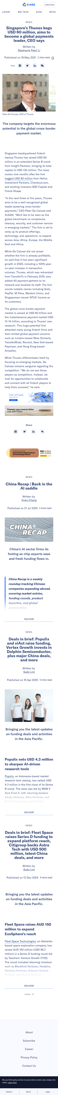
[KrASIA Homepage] (29, 4)
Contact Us (29, 1065)
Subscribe (29, 1040)
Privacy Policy (29, 1057)
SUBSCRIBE (49, 5)
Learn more (12, 1082)
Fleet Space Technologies (20, 941)
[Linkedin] (34, 65)
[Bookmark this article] (53, 58)
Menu (28, 1092)
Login (47, 1092)
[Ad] (29, 453)
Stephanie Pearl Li (29, 50)
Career (29, 1049)
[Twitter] (27, 65)
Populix (9, 776)
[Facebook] (20, 65)
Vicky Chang (29, 500)
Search (9, 1092)
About (29, 1032)
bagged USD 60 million (19, 178)
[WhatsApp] (42, 65)
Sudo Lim (29, 672)
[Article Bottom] (29, 410)
